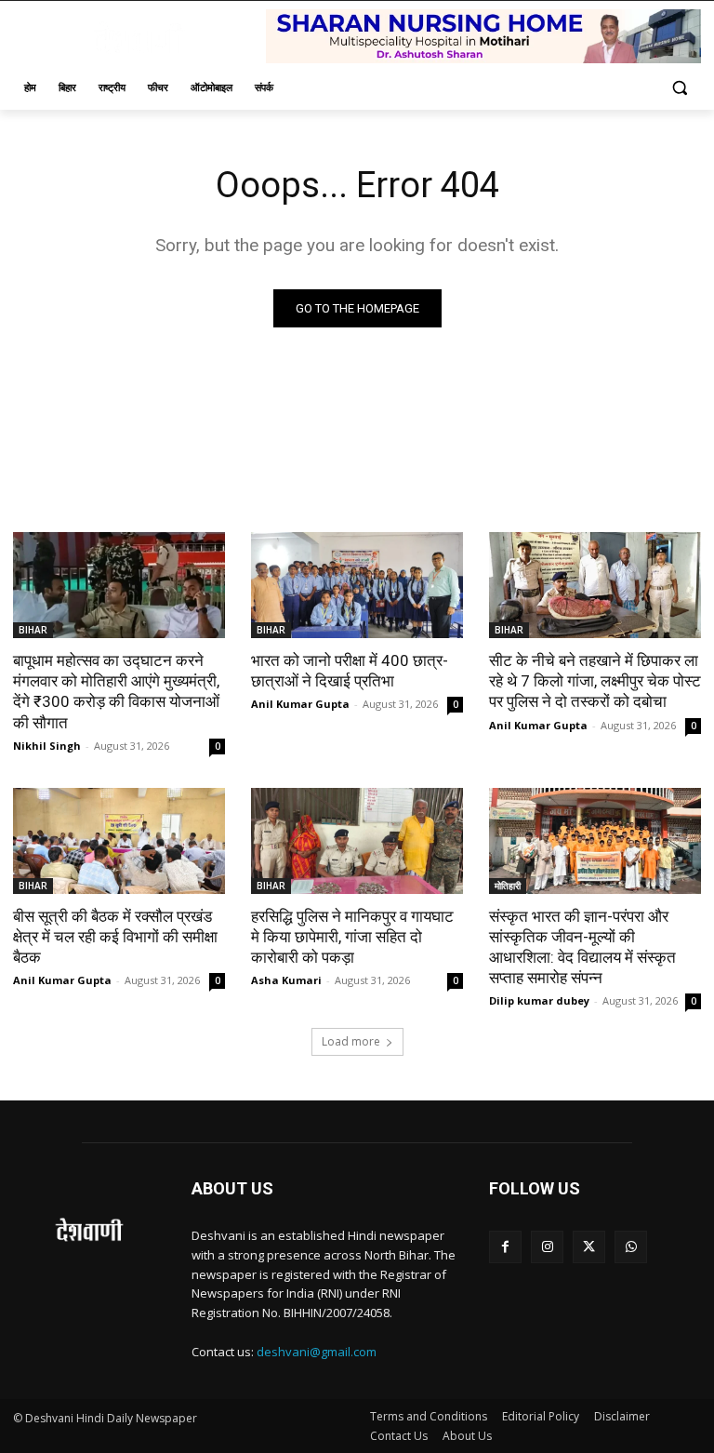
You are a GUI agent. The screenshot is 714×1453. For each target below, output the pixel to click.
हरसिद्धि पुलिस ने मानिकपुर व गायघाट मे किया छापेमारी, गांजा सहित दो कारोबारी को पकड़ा (352, 936)
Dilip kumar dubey (539, 1000)
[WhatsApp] (631, 1247)
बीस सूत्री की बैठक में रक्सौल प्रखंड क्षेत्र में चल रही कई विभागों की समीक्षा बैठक (115, 936)
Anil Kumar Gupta (300, 704)
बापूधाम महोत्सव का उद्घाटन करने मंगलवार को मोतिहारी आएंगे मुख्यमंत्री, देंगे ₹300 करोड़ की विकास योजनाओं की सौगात (116, 691)
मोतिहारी (508, 885)
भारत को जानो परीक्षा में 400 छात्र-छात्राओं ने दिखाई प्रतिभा (349, 670)
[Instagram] (547, 1247)
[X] (589, 1247)
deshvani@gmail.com (317, 1351)
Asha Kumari (286, 980)
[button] (679, 88)
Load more (351, 1041)
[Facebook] (505, 1247)
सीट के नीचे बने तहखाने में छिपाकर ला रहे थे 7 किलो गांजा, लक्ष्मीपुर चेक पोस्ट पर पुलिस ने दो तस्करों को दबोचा (595, 681)
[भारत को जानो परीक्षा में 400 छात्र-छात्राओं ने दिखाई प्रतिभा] (357, 585)
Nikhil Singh (47, 746)
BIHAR (33, 629)
